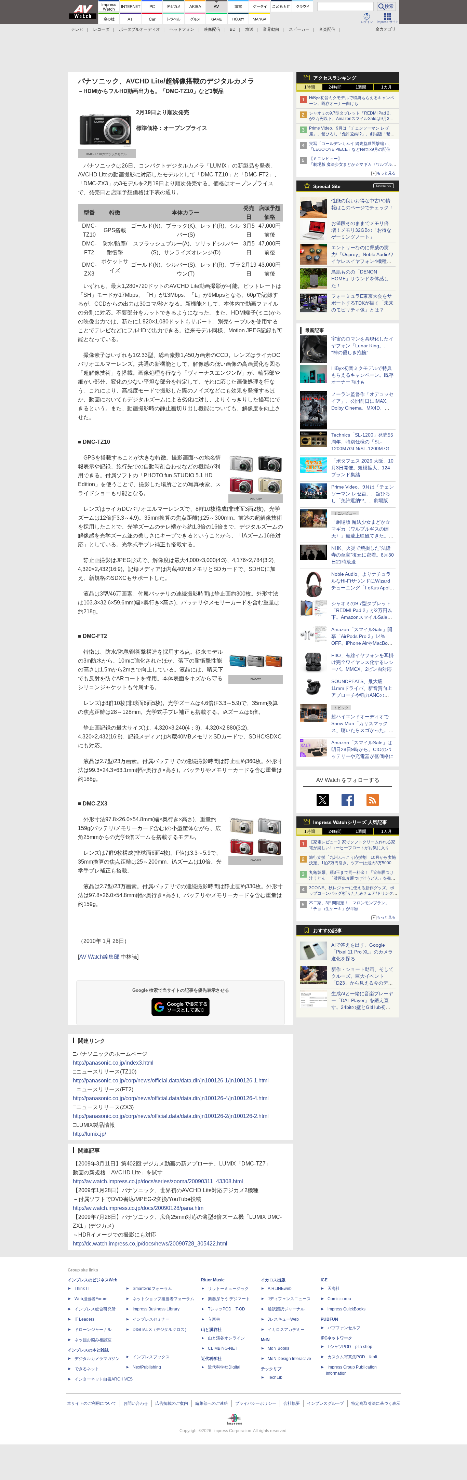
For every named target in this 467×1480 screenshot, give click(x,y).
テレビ (77, 29)
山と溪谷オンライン (226, 1338)
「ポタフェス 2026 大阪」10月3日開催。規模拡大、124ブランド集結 (362, 467)
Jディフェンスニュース (289, 1298)
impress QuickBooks (346, 1309)
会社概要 (291, 1403)
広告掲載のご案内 (171, 1403)
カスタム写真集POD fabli (352, 1357)
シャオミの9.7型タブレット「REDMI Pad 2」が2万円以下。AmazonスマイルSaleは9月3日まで (351, 119)
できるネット (87, 1368)
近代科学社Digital (224, 1367)
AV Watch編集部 (99, 957)
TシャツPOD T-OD (226, 1309)
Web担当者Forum (91, 1298)
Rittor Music (213, 1280)
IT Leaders (84, 1319)
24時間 (335, 87)
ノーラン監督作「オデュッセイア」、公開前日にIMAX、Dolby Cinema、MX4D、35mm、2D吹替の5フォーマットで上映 (362, 407)
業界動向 (271, 29)
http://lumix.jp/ (89, 1134)
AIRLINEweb (280, 1288)
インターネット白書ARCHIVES (104, 1379)
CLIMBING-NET (222, 1348)
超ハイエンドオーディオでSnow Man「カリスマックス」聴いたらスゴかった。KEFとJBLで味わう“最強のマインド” (362, 730)
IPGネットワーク (336, 1338)
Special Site (327, 186)
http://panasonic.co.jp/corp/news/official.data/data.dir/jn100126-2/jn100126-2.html (171, 1116)
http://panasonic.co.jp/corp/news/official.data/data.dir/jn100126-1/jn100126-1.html (171, 1080)
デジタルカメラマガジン (97, 1358)
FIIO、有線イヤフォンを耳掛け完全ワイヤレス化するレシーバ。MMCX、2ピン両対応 (362, 662)
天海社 (334, 1288)
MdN (265, 1339)
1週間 (361, 87)
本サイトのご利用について (91, 1403)
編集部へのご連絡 (211, 1403)
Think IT (82, 1288)
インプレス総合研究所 (95, 1309)
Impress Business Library (156, 1309)
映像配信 (212, 29)
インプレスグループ (325, 1403)
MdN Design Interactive (289, 1358)
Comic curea (339, 1298)
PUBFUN (329, 1319)
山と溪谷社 (211, 1329)
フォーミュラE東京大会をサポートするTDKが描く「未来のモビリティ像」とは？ (362, 302)
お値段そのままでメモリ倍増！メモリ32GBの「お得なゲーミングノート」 (361, 230)
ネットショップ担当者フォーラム (163, 1298)
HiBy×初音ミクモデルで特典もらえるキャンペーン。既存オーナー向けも (362, 375)
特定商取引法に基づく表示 (375, 1403)
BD (233, 29)
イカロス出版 (273, 1280)
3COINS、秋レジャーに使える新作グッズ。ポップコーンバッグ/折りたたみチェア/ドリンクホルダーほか (353, 893)
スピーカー (299, 29)
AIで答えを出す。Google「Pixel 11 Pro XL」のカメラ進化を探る (362, 951)
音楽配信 (327, 29)
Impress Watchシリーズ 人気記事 (350, 822)
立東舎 (214, 1319)
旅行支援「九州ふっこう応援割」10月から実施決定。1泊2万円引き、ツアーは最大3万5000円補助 (352, 863)
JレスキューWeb (283, 1319)
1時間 (309, 87)
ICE (324, 1280)
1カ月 (386, 87)
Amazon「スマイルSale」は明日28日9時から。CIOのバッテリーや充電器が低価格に (362, 749)
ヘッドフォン (182, 29)
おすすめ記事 (327, 930)
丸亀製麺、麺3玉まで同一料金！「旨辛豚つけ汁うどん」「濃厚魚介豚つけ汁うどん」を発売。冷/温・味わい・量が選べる (351, 878)
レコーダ (101, 29)
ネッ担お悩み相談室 (93, 1339)
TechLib (275, 1377)
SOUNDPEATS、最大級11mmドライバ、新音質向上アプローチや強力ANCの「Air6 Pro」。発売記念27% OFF (361, 695)
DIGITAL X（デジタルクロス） (161, 1329)
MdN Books (278, 1348)
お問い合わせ (135, 1403)
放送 (249, 29)
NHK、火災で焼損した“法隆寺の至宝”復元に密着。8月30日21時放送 (362, 554)
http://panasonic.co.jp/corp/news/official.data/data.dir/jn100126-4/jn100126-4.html (171, 1098)
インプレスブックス (151, 1357)
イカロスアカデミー (286, 1329)
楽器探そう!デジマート (229, 1298)
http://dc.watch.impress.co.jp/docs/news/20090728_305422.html (150, 1243)
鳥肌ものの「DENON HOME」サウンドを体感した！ (360, 278)
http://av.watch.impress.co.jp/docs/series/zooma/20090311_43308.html (158, 1181)
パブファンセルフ (344, 1327)
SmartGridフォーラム (152, 1288)
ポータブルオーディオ (139, 29)
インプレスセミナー (151, 1319)
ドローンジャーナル (93, 1329)
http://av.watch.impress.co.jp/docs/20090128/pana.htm (138, 1208)
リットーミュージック (228, 1288)
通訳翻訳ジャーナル (286, 1309)
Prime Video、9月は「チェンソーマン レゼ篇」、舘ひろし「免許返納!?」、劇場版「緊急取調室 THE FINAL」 (352, 134)
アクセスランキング (334, 78)
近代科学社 (211, 1358)
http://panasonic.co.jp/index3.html (113, 1063)
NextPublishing (147, 1367)
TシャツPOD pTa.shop (350, 1346)
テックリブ (271, 1368)
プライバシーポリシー (255, 1403)
